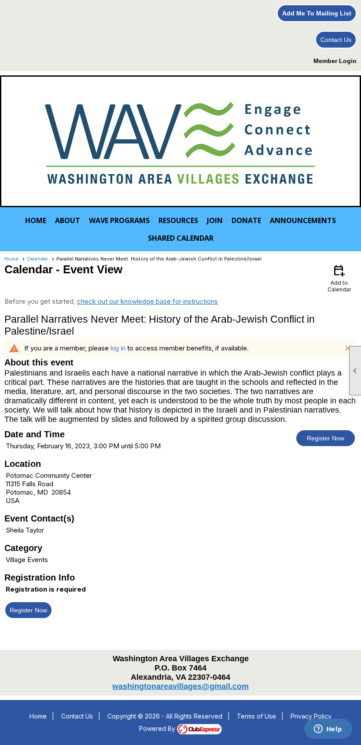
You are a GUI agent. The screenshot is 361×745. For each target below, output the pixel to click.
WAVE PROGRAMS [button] (119, 220)
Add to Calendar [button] (339, 278)
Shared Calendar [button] (181, 238)
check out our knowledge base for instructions (147, 301)
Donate (246, 220)
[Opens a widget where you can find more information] (328, 730)
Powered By (158, 728)
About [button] (67, 220)
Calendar (37, 259)
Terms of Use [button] (256, 716)
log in (118, 348)
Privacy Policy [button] (311, 716)
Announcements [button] (303, 220)
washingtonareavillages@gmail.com (180, 686)
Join (215, 220)
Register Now (325, 438)
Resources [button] (178, 220)
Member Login (335, 60)
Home (35, 220)
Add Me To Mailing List (316, 13)
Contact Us (335, 39)
